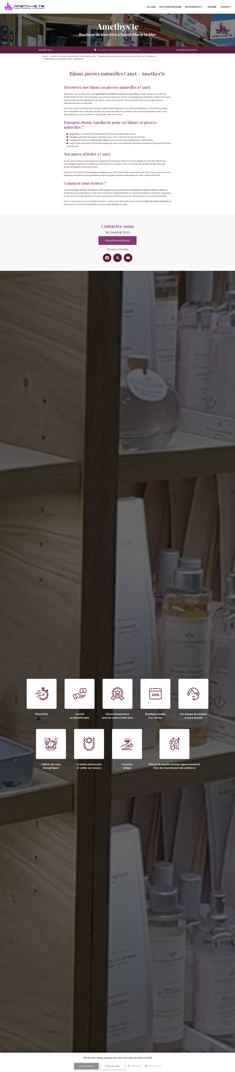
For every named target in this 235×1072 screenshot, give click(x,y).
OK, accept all (87, 1066)
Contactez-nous (186, 50)
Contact (225, 6)
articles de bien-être (151, 163)
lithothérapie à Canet (117, 204)
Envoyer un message (117, 240)
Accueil (151, 6)
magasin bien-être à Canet (81, 163)
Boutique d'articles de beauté (137, 143)
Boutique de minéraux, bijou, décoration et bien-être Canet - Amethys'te (127, 56)
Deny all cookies (113, 1066)
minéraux (147, 97)
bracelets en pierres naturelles (120, 175)
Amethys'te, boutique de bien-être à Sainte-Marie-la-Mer (73, 56)
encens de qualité (72, 166)
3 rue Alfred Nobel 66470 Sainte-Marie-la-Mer (118, 50)
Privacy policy (154, 1066)
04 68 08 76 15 (45, 50)
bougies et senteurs (98, 172)
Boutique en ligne (170, 6)
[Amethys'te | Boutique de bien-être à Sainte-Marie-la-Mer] (24, 7)
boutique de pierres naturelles (155, 201)
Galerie (212, 6)
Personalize (136, 1066)
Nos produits (193, 6)
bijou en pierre (103, 108)
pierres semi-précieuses (89, 175)
